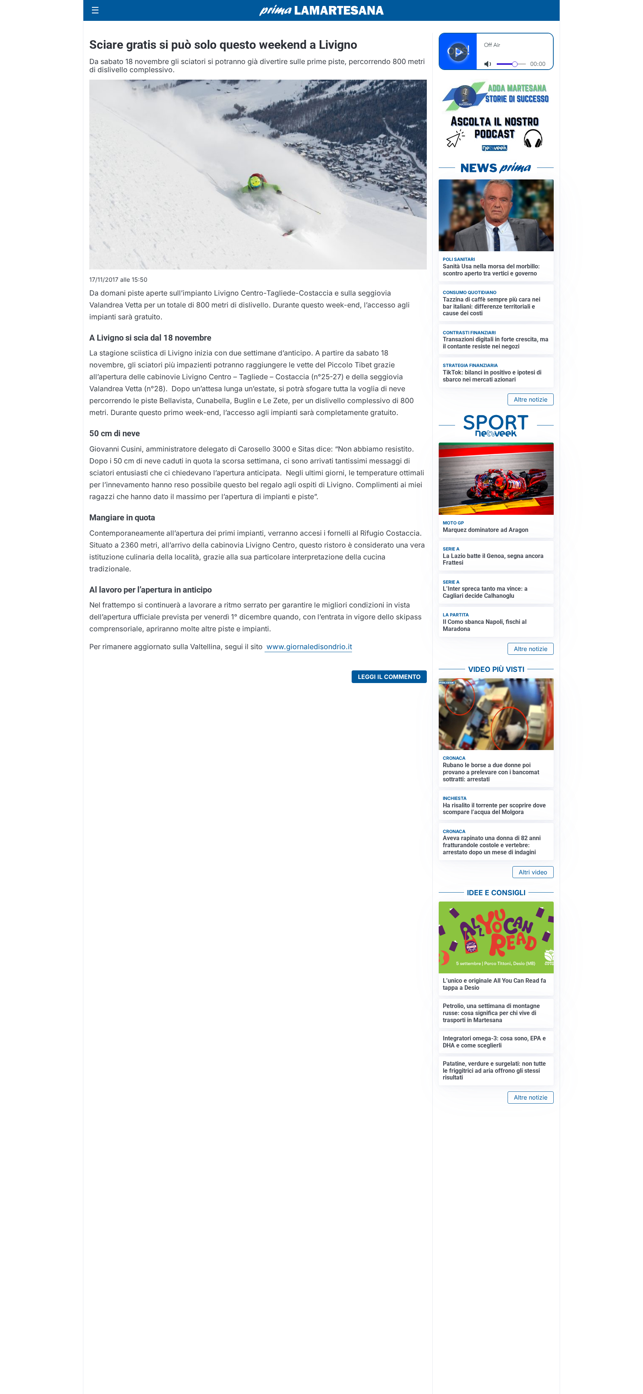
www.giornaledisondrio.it (308, 646)
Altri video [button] (533, 872)
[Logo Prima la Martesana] (321, 10)
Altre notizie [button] (530, 399)
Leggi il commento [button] (389, 676)
